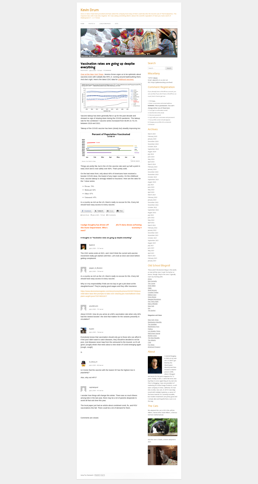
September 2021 (153, 240)
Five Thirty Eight (153, 301)
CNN (149, 342)
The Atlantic (152, 340)
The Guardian (152, 324)
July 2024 (151, 154)
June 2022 (151, 218)
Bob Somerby (152, 281)
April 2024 (151, 162)
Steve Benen (152, 297)
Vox (149, 308)
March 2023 (152, 195)
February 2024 (152, 167)
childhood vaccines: (126, 79)
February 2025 (152, 136)
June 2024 (151, 157)
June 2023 (151, 187)
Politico (150, 329)
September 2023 (153, 179)
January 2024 (152, 169)
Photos (91, 23)
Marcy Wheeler (153, 304)
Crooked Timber (153, 292)
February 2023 (152, 197)
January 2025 (152, 139)
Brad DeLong (152, 290)
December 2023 (153, 172)
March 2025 (152, 134)
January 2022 (152, 230)
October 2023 (152, 177)
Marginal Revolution (154, 299)
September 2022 (153, 210)
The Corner (151, 283)
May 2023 (151, 190)
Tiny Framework (88, 475)
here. (153, 101)
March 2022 (152, 225)
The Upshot (152, 310)
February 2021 (152, 258)
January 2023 (152, 200)
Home (82, 23)
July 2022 (151, 215)
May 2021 (151, 250)
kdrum (155, 78)
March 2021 (152, 256)
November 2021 (153, 235)
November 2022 (153, 205)
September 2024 (153, 149)
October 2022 (152, 207)
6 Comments (107, 70)
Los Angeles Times (154, 331)
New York (151, 306)
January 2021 (152, 261)
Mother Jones (152, 336)
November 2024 (153, 144)
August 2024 (152, 152)
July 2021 (151, 245)
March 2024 (152, 164)
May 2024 (151, 159)
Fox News (151, 345)
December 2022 (153, 202)
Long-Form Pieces (105, 23)
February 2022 (152, 228)
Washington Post (153, 327)
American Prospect (154, 347)
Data (116, 23)
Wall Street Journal (154, 333)
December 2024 (153, 141)
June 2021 (151, 248)
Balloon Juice (152, 295)
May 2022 (151, 220)
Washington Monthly (155, 322)
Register (97, 475)
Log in (102, 475)
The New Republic (154, 338)
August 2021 (152, 243)
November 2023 (153, 174)
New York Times (153, 320)
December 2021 (153, 233)
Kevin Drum (90, 10)
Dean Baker (152, 286)
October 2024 (152, 146)
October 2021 (152, 238)
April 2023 (151, 192)
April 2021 (151, 253)
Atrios (150, 279)
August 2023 (152, 182)
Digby (150, 288)
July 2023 (151, 185)
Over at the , (92, 74)
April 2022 (151, 223)
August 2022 (152, 212)
